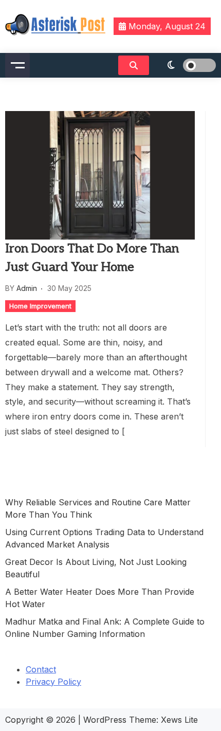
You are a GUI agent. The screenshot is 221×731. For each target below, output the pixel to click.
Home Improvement (40, 306)
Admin (26, 288)
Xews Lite (179, 720)
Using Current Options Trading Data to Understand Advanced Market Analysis (104, 538)
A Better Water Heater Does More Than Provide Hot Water (99, 598)
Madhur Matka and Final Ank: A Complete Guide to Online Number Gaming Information (105, 627)
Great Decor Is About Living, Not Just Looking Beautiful (96, 568)
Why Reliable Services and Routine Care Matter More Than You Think (98, 508)
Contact (41, 669)
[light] (185, 65)
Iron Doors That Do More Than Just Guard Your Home (92, 258)
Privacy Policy (53, 682)
